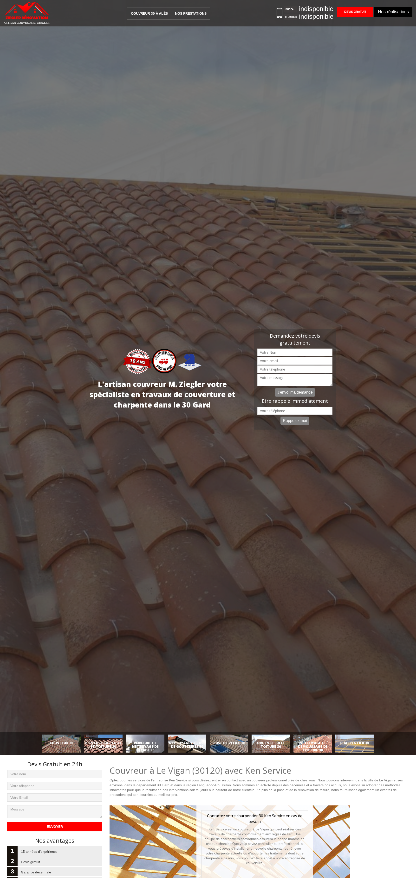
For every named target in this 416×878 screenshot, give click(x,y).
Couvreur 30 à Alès (149, 13)
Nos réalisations (393, 11)
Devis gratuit (355, 11)
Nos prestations (191, 13)
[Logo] (27, 13)
